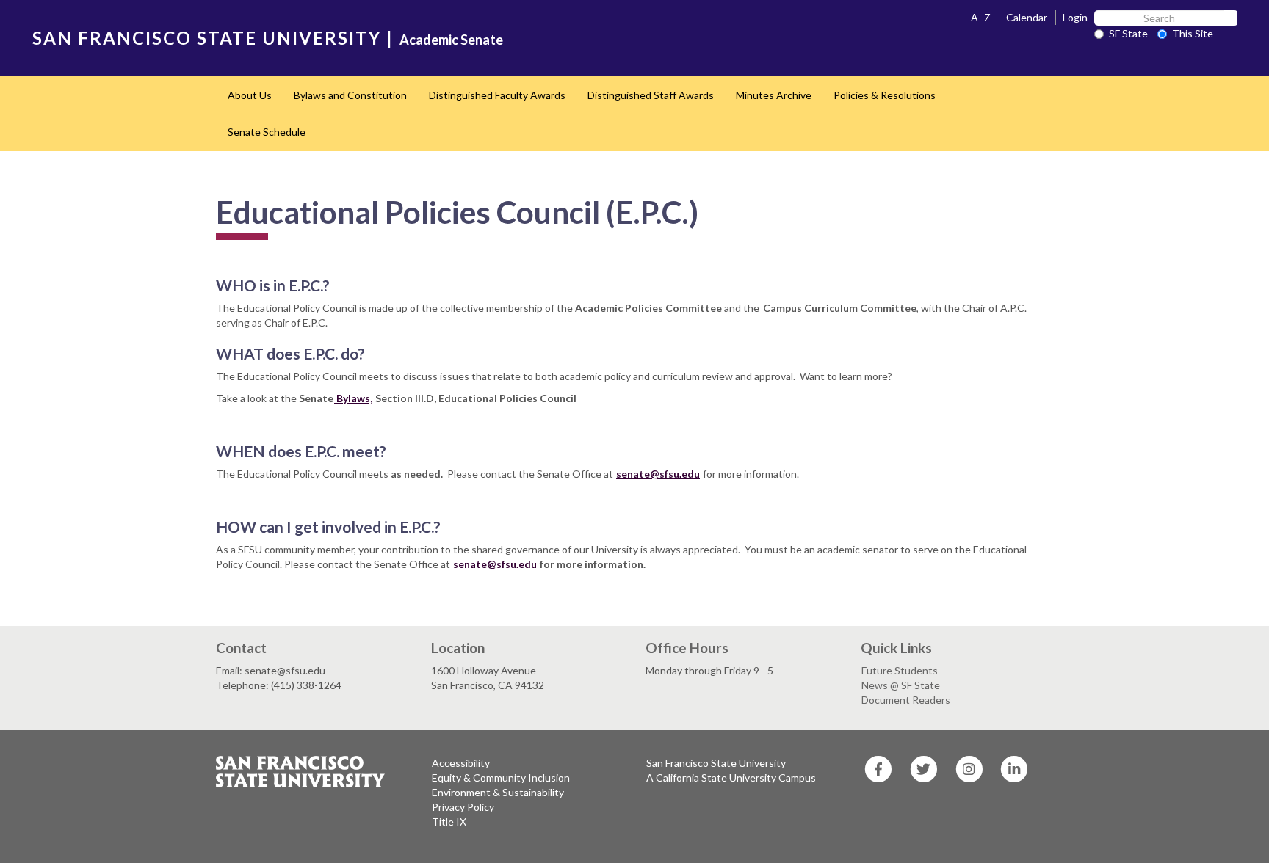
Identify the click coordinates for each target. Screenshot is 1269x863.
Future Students (899, 670)
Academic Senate (451, 40)
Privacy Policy (463, 807)
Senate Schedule (267, 131)
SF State (1128, 33)
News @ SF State (900, 685)
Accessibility (461, 763)
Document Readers (905, 699)
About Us (250, 95)
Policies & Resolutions (885, 95)
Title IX (449, 821)
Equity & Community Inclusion (501, 777)
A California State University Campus (731, 777)
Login (1075, 17)
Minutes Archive (773, 95)
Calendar (1026, 17)
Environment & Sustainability (498, 792)
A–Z (981, 17)
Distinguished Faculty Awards (497, 95)
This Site (1192, 33)
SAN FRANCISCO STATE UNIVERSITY (206, 37)
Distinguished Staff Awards (651, 95)
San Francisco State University (716, 763)
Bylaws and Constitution (350, 95)
